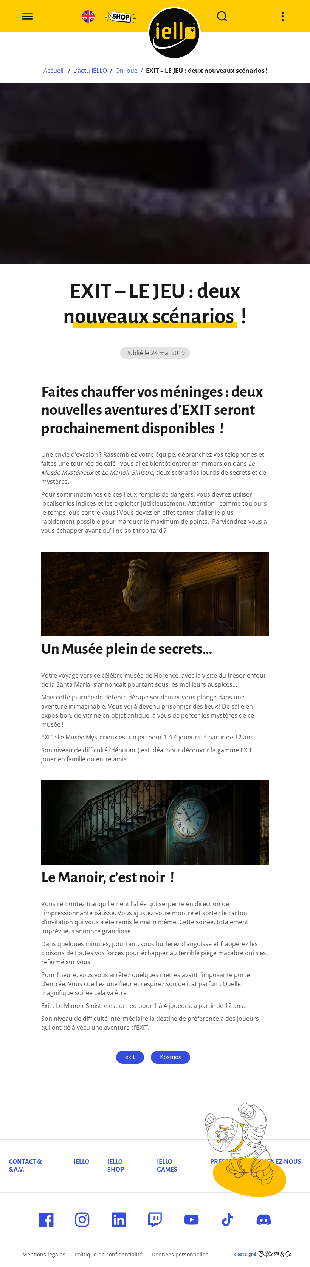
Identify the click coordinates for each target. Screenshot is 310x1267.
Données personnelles (180, 1254)
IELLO (81, 1161)
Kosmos (170, 1057)
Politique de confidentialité (108, 1254)
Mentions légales (43, 1254)
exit (130, 1057)
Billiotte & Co (275, 1254)
